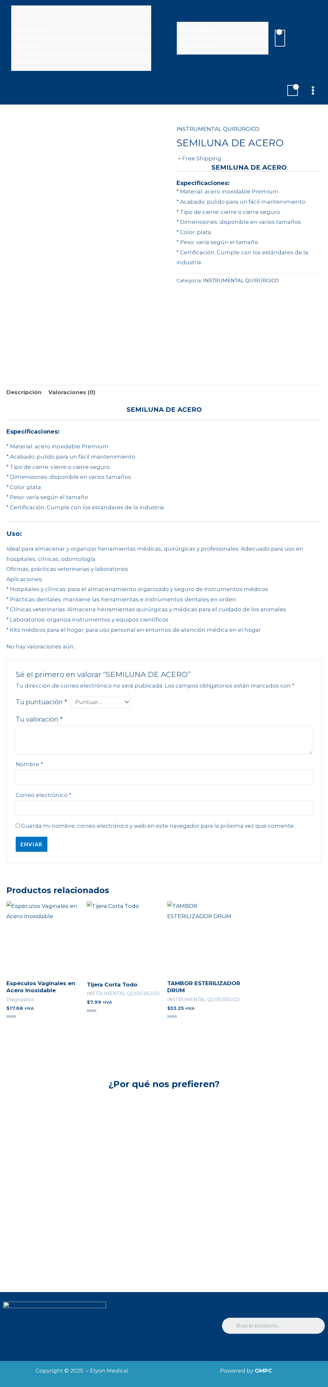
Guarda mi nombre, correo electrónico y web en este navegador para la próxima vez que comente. (158, 826)
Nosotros (198, 30)
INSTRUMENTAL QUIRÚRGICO (217, 129)
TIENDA (28, 13)
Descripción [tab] (24, 392)
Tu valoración (39, 719)
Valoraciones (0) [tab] (71, 392)
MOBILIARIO (34, 30)
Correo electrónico (43, 795)
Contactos (199, 46)
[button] (304, 38)
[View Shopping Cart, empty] (280, 38)
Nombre (29, 764)
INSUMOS (30, 62)
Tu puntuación (41, 702)
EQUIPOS (29, 46)
